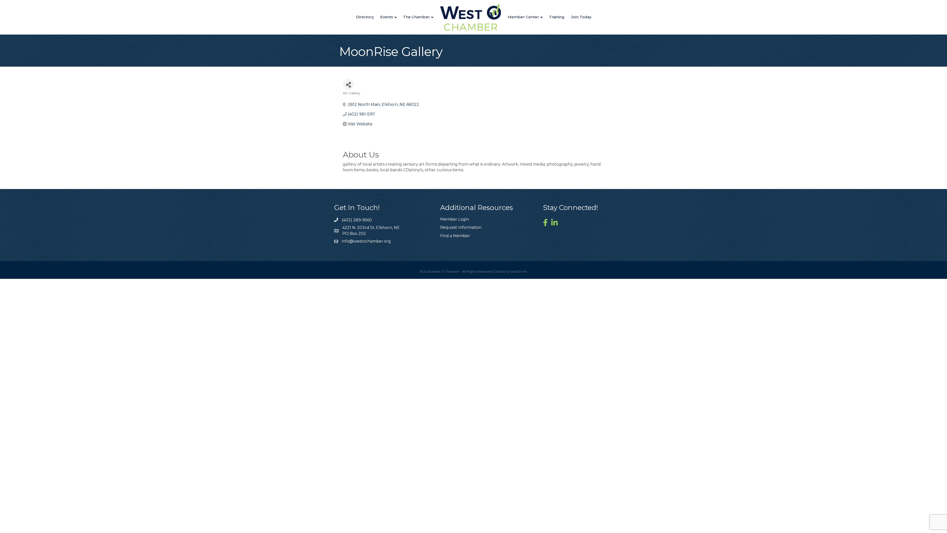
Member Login (454, 219)
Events (386, 17)
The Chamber (416, 17)
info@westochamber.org (366, 241)
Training (557, 17)
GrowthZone (517, 271)
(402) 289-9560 (357, 220)
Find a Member (455, 235)
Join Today (581, 17)
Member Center (523, 17)
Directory (365, 17)
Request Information (461, 227)
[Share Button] (348, 84)
